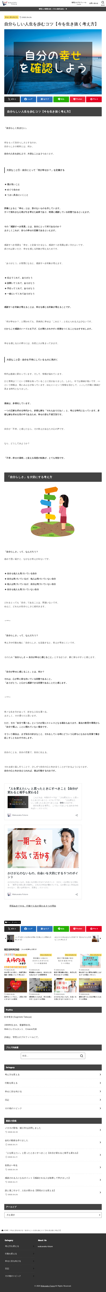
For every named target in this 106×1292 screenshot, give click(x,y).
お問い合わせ (93, 3)
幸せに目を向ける (11, 17)
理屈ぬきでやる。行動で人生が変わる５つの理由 (32, 906)
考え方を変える (12, 1074)
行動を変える (11, 1083)
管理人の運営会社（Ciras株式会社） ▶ (53, 9)
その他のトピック (13, 1108)
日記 (7, 1100)
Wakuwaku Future (48, 1286)
